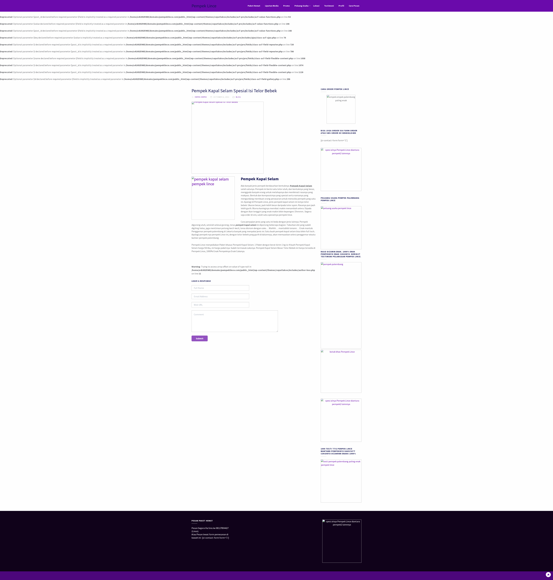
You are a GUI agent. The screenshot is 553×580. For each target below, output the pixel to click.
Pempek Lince (204, 6)
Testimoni (329, 5)
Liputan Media (272, 5)
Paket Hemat (254, 5)
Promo (286, 5)
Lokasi (316, 5)
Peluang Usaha (301, 5)
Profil (341, 5)
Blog (238, 97)
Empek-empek (200, 97)
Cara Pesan (354, 5)
